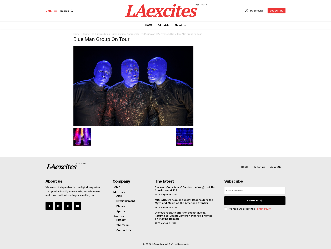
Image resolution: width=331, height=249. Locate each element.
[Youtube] (77, 206)
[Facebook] (49, 206)
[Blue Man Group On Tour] (133, 124)
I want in (253, 200)
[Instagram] (58, 206)
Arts (157, 194)
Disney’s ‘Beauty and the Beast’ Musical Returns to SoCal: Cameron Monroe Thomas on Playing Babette (183, 215)
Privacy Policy (263, 209)
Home (76, 34)
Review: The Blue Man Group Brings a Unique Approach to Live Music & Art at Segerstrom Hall (128, 34)
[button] (67, 10)
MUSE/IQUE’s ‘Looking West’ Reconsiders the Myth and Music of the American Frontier (184, 201)
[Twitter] (68, 206)
